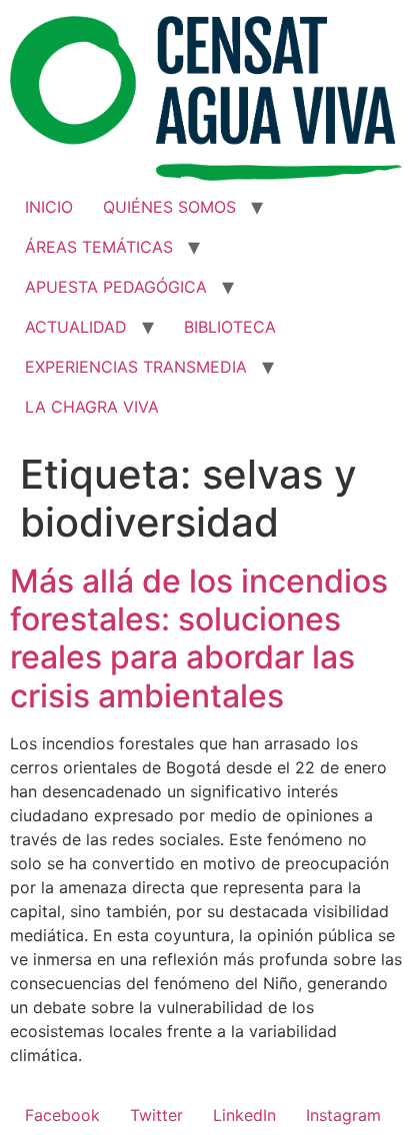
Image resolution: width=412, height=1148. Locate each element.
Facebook (62, 1115)
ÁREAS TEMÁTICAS (99, 247)
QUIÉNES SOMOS (169, 207)
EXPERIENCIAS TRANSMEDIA (136, 367)
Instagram (343, 1115)
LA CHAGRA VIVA (92, 407)
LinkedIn (244, 1115)
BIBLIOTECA (230, 327)
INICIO (49, 207)
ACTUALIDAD (76, 327)
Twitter (156, 1115)
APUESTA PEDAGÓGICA (116, 287)
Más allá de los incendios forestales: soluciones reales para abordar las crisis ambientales (199, 638)
